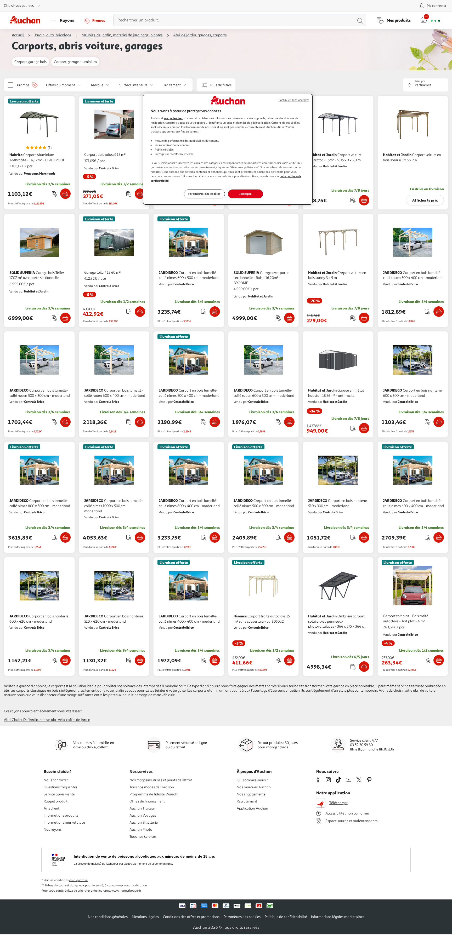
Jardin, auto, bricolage (52, 35)
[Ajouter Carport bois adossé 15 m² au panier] (140, 193)
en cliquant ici (78, 880)
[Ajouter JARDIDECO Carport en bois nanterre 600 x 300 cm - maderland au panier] (438, 422)
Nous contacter (56, 780)
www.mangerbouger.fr (126, 891)
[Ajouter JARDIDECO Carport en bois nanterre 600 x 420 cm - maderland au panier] (65, 660)
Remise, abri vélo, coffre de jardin (64, 720)
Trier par (420, 81)
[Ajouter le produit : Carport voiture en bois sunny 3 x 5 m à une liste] (353, 318)
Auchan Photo (140, 829)
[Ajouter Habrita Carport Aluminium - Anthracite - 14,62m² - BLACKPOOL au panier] (65, 193)
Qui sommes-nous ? (252, 780)
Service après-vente (59, 794)
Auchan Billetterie (143, 822)
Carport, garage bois (30, 62)
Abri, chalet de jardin (21, 720)
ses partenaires (173, 118)
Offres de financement (147, 801)
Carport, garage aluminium (75, 62)
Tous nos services (142, 836)
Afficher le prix (425, 200)
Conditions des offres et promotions (191, 917)
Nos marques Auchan (254, 787)
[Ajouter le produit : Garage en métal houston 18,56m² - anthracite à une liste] (353, 428)
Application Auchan (252, 808)
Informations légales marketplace (337, 917)
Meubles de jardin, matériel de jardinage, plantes (122, 35)
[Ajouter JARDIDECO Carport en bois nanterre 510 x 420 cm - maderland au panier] (140, 660)
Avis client (51, 808)
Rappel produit (55, 801)
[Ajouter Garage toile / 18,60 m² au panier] (140, 311)
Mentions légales (145, 917)
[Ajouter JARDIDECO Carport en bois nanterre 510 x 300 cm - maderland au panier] (364, 537)
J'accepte (245, 194)
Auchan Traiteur (142, 808)
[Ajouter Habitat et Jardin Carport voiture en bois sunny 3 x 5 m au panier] (364, 318)
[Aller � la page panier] (430, 20)
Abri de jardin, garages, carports (200, 35)
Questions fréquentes (60, 787)
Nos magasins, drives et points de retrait (160, 780)
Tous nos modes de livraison (151, 787)
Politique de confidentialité (286, 917)
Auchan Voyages (142, 815)
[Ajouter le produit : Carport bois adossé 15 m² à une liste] (128, 193)
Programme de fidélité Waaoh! (153, 794)
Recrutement (247, 801)
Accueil (18, 35)
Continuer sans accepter (294, 100)
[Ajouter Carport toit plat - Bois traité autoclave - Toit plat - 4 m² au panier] (438, 660)
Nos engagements (251, 794)
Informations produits (61, 815)
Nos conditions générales (108, 917)
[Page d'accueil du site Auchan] (27, 20)
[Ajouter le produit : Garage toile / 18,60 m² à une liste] (128, 311)
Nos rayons (52, 829)
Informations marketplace (64, 822)
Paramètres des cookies (204, 194)
